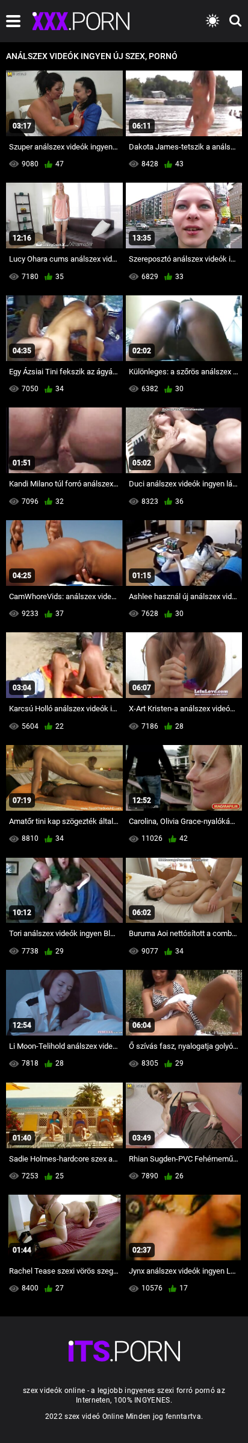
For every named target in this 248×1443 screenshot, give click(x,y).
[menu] (13, 21)
